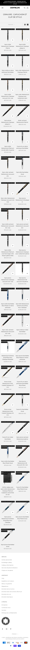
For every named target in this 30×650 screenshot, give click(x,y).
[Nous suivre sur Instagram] (6, 629)
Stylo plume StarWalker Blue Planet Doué (22, 517)
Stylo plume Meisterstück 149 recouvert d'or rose (22, 463)
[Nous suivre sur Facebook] (2, 629)
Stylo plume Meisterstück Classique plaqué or (7, 122)
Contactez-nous (6, 607)
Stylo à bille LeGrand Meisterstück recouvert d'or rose (7, 226)
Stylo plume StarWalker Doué (7, 545)
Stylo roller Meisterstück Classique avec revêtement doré (22, 96)
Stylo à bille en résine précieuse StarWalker (8, 71)
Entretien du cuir (6, 594)
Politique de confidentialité (9, 613)
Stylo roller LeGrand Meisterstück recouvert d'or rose (7, 331)
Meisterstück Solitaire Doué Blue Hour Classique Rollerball (8, 357)
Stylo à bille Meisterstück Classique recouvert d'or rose (7, 96)
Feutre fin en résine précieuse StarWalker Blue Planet (22, 383)
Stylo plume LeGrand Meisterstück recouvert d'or (22, 226)
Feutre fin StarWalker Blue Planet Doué (22, 488)
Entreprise (4, 605)
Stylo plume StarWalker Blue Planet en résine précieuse (22, 357)
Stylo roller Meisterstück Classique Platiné (22, 71)
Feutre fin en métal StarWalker (7, 438)
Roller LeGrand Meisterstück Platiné (22, 121)
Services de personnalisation (10, 567)
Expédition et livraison (8, 581)
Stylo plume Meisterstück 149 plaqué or (22, 200)
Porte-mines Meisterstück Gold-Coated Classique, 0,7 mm (8, 384)
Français (14, 634)
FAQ (3, 578)
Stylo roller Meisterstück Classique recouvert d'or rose (7, 200)
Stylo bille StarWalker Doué (22, 173)
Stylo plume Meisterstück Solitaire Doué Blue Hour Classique (8, 519)
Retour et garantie (7, 583)
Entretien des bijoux (7, 597)
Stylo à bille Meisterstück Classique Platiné (7, 46)
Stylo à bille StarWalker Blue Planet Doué (7, 462)
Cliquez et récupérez (7, 570)
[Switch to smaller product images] (27, 24)
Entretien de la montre (8, 589)
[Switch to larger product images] (25, 24)
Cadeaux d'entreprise (7, 565)
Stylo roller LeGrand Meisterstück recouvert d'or (7, 174)
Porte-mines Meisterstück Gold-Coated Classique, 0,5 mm (8, 412)
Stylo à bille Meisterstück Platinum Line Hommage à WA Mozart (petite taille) (7, 252)
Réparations (5, 586)
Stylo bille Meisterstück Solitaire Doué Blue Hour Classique (22, 305)
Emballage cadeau (7, 562)
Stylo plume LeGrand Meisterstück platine (22, 438)
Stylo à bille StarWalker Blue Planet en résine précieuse (7, 305)
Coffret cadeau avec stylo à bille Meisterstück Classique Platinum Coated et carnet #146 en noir (8, 490)
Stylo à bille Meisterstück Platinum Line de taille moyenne (7, 148)
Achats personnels (7, 560)
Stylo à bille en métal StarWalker (22, 330)
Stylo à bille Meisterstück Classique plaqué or (22, 46)
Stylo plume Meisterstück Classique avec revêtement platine (22, 251)
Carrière (4, 610)
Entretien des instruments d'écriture (12, 591)
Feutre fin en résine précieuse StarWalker (22, 147)
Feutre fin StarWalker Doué (22, 410)
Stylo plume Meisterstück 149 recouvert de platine (22, 279)
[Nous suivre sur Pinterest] (11, 629)
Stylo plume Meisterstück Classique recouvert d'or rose (7, 279)
